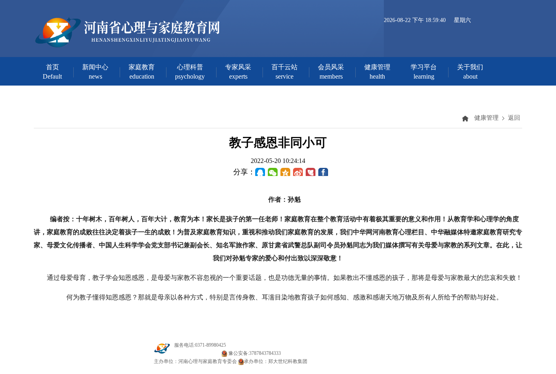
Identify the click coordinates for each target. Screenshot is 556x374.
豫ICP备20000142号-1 (197, 353)
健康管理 (486, 117)
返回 (514, 117)
